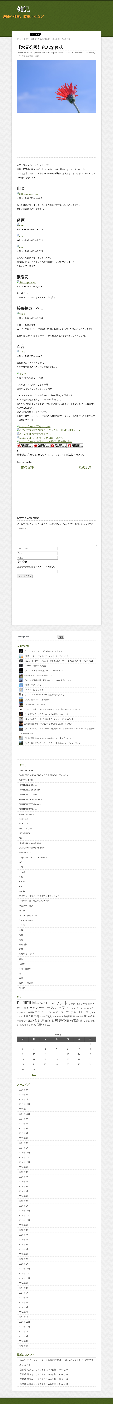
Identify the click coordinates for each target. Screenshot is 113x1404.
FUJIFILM (26, 1002)
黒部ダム (46, 1025)
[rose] (20, 236)
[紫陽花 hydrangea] (26, 282)
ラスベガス (54, 1012)
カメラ (22, 910)
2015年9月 (24, 1225)
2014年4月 (24, 1302)
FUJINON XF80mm (28, 809)
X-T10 (22, 881)
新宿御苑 (67, 1016)
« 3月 (34, 1075)
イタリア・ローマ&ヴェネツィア (34, 901)
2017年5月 (24, 1133)
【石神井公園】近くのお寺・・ (36, 704)
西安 (28, 1025)
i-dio (37, 1004)
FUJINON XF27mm (28, 794)
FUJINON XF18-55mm (29, 790)
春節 (81, 1016)
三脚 (21, 930)
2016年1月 (24, 1206)
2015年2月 (24, 1259)
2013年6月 (24, 1336)
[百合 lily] (21, 352)
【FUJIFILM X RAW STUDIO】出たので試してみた (44, 695)
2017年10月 (24, 1114)
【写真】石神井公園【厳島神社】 (37, 700)
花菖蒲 (23, 1025)
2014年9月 (24, 1283)
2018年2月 (24, 1094)
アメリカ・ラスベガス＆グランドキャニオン (39, 896)
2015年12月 (24, 1210)
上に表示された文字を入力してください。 (36, 567)
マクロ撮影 (29, 1012)
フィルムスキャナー (28, 920)
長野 (39, 1024)
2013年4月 (24, 1346)
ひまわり (72, 1004)
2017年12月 (24, 1104)
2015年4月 (24, 1249)
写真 (23, 56)
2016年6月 (24, 1181)
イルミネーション (84, 1004)
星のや (76, 1016)
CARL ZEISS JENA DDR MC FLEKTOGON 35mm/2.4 (43, 775)
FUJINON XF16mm (28, 785)
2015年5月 (24, 1244)
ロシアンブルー (69, 1012)
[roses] (20, 225)
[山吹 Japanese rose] (27, 194)
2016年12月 (24, 1152)
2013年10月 (24, 1326)
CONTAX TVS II (26, 780)
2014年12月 (24, 1268)
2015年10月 (24, 1220)
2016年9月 (24, 1167)
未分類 (22, 964)
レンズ (22, 925)
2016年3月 (24, 1196)
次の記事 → (87, 467)
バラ (92, 1008)
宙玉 (59, 1016)
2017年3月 (24, 1138)
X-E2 (21, 867)
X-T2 (19, 56)
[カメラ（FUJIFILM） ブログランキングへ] (42, 447)
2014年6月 (24, 1293)
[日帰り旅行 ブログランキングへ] (75, 447)
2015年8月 (24, 1230)
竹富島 (74, 1020)
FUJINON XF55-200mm (84, 53)
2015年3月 (24, 1254)
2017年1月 (24, 1148)
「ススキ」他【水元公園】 (34, 690)
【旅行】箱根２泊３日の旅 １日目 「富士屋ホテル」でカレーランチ (52, 743)
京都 (21, 935)
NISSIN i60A (24, 833)
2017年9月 (24, 1119)
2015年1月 (24, 1264)
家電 (21, 949)
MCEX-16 (23, 823)
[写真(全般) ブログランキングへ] (25, 447)
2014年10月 (24, 1278)
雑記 (23, 9)
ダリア (68, 1008)
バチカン (86, 1008)
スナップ (58, 1007)
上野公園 (28, 1016)
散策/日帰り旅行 (32, 56)
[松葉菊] (21, 314)
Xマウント (58, 1003)
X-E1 (21, 862)
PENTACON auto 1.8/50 (30, 843)
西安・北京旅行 (26, 983)
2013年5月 (24, 1341)
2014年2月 (24, 1312)
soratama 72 (25, 852)
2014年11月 (24, 1273)
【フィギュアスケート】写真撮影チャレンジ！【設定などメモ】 (49, 719)
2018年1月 (24, 1099)
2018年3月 (24, 1090)
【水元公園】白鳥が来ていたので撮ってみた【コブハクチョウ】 (49, 738)
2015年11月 (24, 1215)
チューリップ (77, 1008)
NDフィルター (25, 828)
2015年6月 (24, 1239)
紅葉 (88, 1021)
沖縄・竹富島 (25, 968)
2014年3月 (24, 1307)
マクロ (20, 1012)
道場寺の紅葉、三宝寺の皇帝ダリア (38, 675)
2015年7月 (24, 1235)
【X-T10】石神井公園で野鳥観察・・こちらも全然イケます (47, 680)
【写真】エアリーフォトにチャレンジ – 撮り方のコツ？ (46, 656)
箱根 (21, 978)
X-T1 (21, 877)
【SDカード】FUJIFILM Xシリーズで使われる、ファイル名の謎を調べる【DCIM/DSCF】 (59, 661)
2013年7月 (24, 1331)
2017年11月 (24, 1109)
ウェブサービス (26, 906)
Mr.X (43, 53)
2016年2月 (24, 1201)
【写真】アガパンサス (33, 685)
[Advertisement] (56, 136)
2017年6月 (24, 1128)
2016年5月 (24, 1186)
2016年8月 (24, 1172)
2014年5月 (24, 1297)
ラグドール (41, 1012)
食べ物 (22, 988)
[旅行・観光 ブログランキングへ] (58, 447)
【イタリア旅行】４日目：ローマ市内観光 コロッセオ (46, 714)
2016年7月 (24, 1177)
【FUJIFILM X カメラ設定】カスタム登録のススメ (44, 671)
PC (20, 838)
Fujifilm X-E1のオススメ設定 (35, 666)
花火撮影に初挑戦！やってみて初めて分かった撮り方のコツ (48, 724)
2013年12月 (24, 1322)
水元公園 (30, 1020)
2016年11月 (24, 1157)
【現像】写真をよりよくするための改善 (37, 1369)
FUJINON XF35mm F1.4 (64, 53)
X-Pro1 (22, 872)
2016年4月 (24, 1191)
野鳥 (33, 1024)
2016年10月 (24, 1162)
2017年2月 (24, 1143)
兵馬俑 (42, 1016)
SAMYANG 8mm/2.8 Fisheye (32, 848)
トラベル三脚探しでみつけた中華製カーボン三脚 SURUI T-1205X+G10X (53, 709)
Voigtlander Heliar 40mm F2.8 (33, 857)
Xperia (22, 891)
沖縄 (41, 1020)
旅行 (21, 959)
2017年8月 (24, 1123)
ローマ (84, 1012)
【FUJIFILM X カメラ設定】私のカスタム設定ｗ (43, 651)
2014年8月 (24, 1288)
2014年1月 (24, 1317)
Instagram (23, 819)
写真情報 (23, 944)
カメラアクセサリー (28, 915)
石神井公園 (60, 1020)
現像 (47, 1020)
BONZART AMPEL (27, 770)
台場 (54, 1016)
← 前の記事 (25, 467)
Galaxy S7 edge (26, 814)
